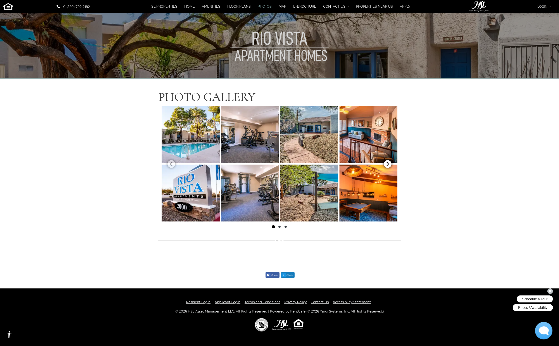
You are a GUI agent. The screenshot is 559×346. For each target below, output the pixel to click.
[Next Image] (388, 164)
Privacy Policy (295, 302)
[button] (544, 7)
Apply (405, 6)
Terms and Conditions (262, 302)
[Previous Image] (171, 164)
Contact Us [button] (334, 6)
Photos (265, 6)
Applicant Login (227, 302)
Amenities (211, 6)
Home (189, 6)
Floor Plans (239, 6)
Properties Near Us (374, 6)
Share (274, 275)
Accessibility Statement (352, 302)
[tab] (273, 226)
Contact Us (320, 302)
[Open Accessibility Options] (9, 335)
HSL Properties (165, 6)
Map (282, 6)
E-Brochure (304, 6)
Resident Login (198, 302)
